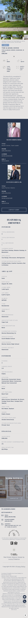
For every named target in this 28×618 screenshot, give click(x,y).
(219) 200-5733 (6, 150)
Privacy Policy (20, 566)
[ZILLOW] (14, 549)
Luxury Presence (14, 559)
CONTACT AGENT (14, 209)
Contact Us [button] (14, 498)
